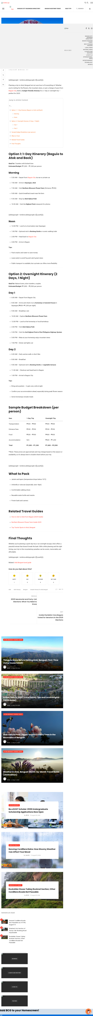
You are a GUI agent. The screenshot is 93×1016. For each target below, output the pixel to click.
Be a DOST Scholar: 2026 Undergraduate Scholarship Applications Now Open (28, 810)
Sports (90, 64)
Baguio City (12, 91)
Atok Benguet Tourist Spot (29, 632)
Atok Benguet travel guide (22, 562)
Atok (10, 589)
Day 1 (15, 125)
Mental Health (14, 845)
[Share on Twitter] (3, 75)
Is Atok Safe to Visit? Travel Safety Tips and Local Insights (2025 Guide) (31, 699)
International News (87, 57)
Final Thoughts (16, 143)
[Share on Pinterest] (3, 80)
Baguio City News (15, 885)
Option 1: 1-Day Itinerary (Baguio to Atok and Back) (27, 110)
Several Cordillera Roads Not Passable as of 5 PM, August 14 (17, 923)
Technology (88, 62)
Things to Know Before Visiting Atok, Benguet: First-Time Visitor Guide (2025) (30, 661)
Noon (15, 117)
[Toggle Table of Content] (10, 106)
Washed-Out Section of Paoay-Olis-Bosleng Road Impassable (17, 930)
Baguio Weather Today (53, 8)
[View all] (14, 958)
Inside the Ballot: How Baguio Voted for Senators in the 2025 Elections (50, 617)
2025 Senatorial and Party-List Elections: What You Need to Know (24, 601)
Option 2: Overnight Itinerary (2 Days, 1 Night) (25, 121)
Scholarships (14, 805)
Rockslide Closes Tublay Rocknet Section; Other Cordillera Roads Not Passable (32, 890)
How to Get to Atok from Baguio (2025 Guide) (27, 517)
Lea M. (28, 855)
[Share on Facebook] (3, 70)
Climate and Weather (88, 52)
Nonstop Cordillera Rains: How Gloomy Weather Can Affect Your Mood (32, 850)
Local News (88, 47)
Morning (16, 114)
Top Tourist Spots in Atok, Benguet (23, 527)
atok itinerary (17, 589)
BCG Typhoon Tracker (88, 44)
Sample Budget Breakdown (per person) (24, 132)
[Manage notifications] (89, 1012)
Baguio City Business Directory (28, 8)
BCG (8, 668)
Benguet (25, 589)
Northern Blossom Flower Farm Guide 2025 (26, 522)
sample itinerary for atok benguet (39, 589)
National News (87, 49)
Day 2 (15, 128)
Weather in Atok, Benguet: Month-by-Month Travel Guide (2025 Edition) (31, 773)
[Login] (90, 8)
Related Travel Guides (18, 140)
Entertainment (87, 60)
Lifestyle (89, 55)
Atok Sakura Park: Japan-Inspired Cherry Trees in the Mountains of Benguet (29, 736)
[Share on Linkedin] (3, 84)
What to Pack (16, 136)
